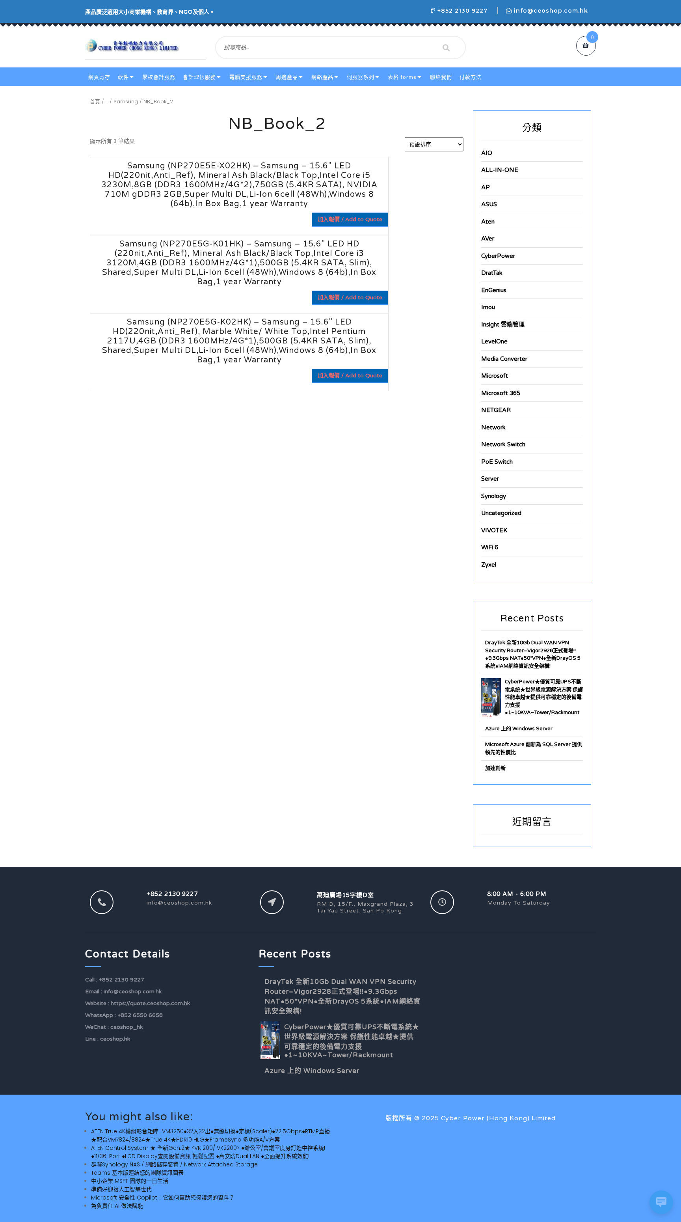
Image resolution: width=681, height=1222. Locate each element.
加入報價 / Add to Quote (350, 219)
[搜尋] (446, 47)
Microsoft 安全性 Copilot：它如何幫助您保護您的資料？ (162, 1197)
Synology (493, 496)
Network (493, 427)
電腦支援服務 (245, 77)
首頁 (95, 101)
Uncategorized (501, 513)
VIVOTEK (494, 530)
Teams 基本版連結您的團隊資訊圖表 (137, 1173)
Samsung (126, 101)
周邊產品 (287, 77)
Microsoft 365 (500, 393)
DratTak (491, 272)
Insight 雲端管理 (503, 324)
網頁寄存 (99, 77)
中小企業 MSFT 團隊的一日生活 (129, 1181)
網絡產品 (322, 77)
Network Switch (503, 444)
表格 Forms (402, 77)
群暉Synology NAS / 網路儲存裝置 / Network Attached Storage (174, 1164)
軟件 (123, 77)
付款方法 (471, 77)
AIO (486, 153)
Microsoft (494, 375)
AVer (487, 238)
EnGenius (493, 290)
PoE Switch (497, 461)
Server (490, 478)
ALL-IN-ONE (499, 170)
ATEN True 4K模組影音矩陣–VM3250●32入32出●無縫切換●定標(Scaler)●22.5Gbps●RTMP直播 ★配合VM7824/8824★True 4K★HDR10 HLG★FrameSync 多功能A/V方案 (210, 1135)
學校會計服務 (158, 77)
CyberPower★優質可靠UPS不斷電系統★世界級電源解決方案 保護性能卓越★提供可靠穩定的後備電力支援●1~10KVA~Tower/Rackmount (544, 697)
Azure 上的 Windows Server (519, 729)
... (107, 101)
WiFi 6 (489, 547)
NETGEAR (496, 410)
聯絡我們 (441, 77)
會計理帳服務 (199, 77)
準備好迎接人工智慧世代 (121, 1189)
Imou (488, 307)
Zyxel (488, 564)
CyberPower (498, 255)
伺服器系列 (360, 77)
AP (485, 187)
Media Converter (504, 358)
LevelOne (494, 341)
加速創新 (495, 768)
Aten (488, 221)
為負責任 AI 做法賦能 (117, 1206)
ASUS (489, 204)
